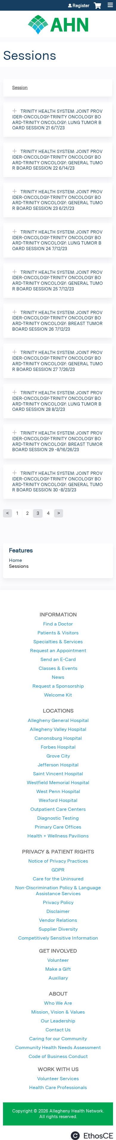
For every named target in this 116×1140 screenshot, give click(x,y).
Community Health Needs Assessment (58, 1047)
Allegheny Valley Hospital (58, 729)
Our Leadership (58, 1021)
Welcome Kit (58, 695)
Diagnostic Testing (58, 818)
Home (15, 560)
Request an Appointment (58, 650)
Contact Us (58, 1030)
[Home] (58, 22)
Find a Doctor (58, 624)
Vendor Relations (58, 920)
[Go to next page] (58, 513)
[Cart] (97, 8)
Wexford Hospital (58, 800)
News (58, 677)
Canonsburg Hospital (58, 738)
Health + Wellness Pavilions (58, 836)
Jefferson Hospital (58, 765)
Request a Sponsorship (58, 686)
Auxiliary (58, 978)
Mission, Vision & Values (58, 1012)
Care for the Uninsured (58, 879)
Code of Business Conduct (58, 1056)
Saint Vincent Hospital (58, 773)
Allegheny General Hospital (58, 720)
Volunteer (58, 960)
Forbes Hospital (58, 747)
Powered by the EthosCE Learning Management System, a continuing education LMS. (92, 1135)
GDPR (58, 870)
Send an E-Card (58, 659)
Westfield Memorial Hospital (58, 782)
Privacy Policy (58, 902)
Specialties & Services (58, 641)
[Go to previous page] (7, 513)
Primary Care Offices (58, 827)
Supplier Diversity (58, 929)
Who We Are (58, 1003)
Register (81, 6)
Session (20, 87)
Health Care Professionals (58, 1087)
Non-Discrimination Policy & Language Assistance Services (58, 890)
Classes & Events (58, 668)
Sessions (19, 566)
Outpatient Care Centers (58, 809)
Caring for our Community (58, 1038)
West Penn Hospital (58, 791)
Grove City (58, 756)
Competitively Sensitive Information (58, 938)
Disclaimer (58, 911)
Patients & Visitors (58, 633)
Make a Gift (58, 969)
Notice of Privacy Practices (58, 861)
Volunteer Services (58, 1078)
